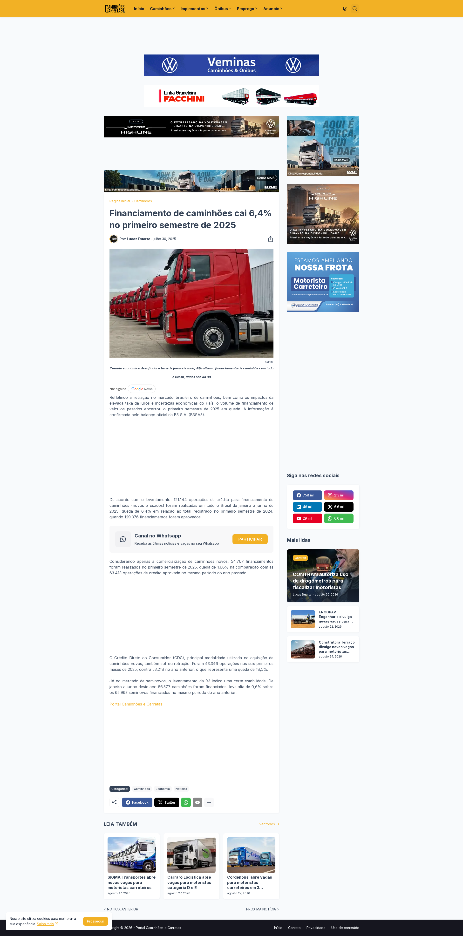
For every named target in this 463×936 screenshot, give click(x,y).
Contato (294, 928)
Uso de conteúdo (345, 928)
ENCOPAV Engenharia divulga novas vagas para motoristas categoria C (335, 617)
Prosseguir (95, 921)
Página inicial (119, 201)
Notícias (181, 789)
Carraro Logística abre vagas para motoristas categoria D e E (189, 882)
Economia (163, 789)
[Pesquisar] (355, 8)
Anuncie (271, 8)
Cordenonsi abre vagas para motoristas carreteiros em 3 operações (249, 882)
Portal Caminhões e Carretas (135, 704)
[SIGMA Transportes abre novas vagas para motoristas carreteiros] (132, 855)
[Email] (197, 802)
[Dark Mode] (345, 8)
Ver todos (267, 824)
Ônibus (221, 8)
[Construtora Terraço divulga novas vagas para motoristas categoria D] (303, 649)
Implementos (193, 8)
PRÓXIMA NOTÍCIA (261, 909)
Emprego (245, 8)
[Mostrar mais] (209, 802)
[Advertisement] (231, 36)
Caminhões (160, 8)
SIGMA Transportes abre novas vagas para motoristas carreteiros (132, 882)
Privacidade (316, 928)
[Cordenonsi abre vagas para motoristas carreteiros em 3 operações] (251, 855)
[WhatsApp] (186, 802)
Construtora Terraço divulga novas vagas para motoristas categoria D (337, 647)
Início (139, 8)
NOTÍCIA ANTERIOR (122, 909)
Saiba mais (45, 924)
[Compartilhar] (269, 239)
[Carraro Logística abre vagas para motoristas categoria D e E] (191, 855)
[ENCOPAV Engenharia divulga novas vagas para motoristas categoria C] (303, 619)
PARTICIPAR (250, 539)
